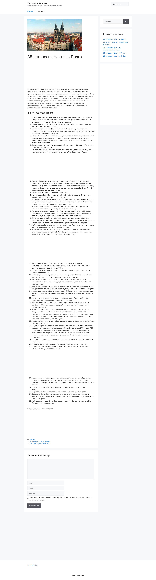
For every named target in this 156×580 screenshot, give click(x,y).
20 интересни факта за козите (114, 39)
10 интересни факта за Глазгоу (39, 443)
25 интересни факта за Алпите (114, 53)
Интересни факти (37, 3)
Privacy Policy (32, 565)
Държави (30, 11)
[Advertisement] (60, 74)
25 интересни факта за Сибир (114, 56)
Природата (40, 11)
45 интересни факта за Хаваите (40, 441)
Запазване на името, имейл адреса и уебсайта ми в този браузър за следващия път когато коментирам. (61, 499)
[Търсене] (126, 21)
